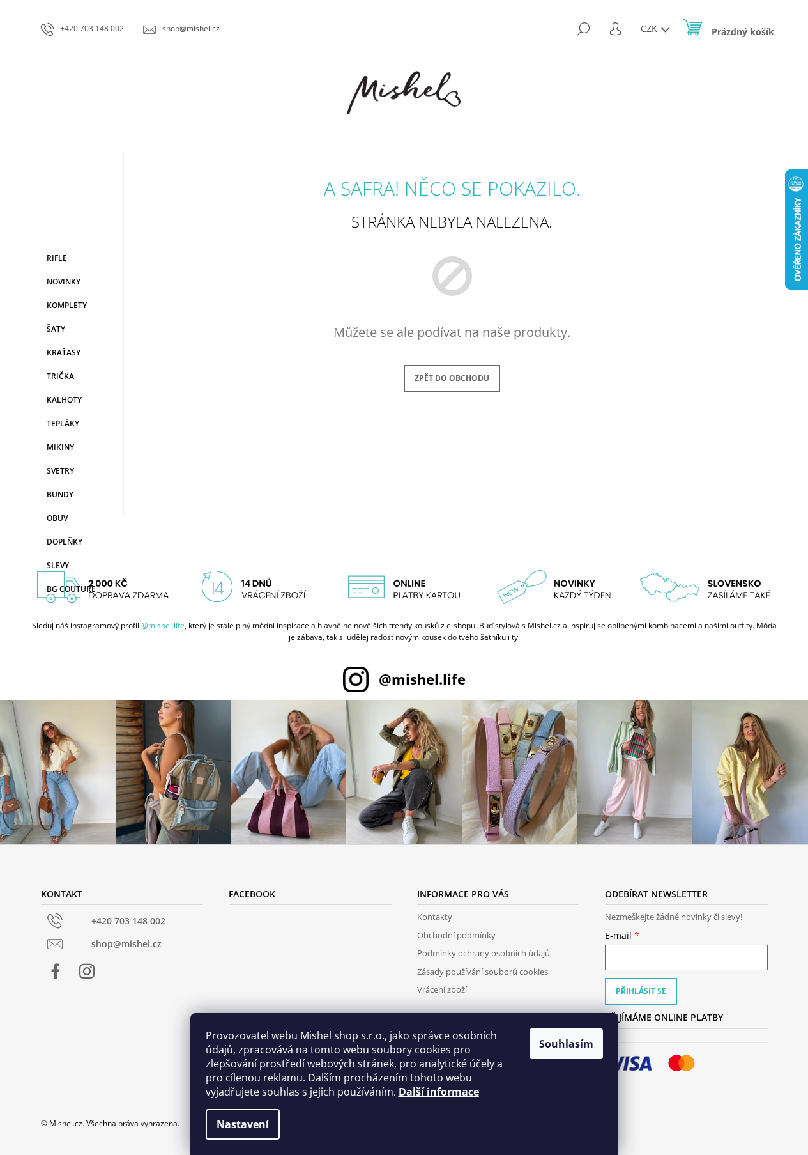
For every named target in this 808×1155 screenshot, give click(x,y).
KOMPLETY (67, 305)
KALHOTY (64, 399)
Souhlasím (566, 1044)
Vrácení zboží (442, 989)
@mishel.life (163, 625)
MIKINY (60, 447)
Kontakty (434, 916)
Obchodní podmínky (456, 935)
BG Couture (71, 589)
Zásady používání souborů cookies (482, 971)
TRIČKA (60, 376)
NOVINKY (63, 281)
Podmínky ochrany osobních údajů (483, 953)
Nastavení (243, 1124)
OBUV (57, 518)
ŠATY (56, 328)
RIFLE (57, 257)
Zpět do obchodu (452, 378)
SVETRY (60, 470)
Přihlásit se (641, 991)
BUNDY (60, 494)
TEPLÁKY (63, 423)
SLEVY (58, 565)
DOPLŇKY (64, 541)
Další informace (439, 1092)
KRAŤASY (63, 352)
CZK (650, 28)
